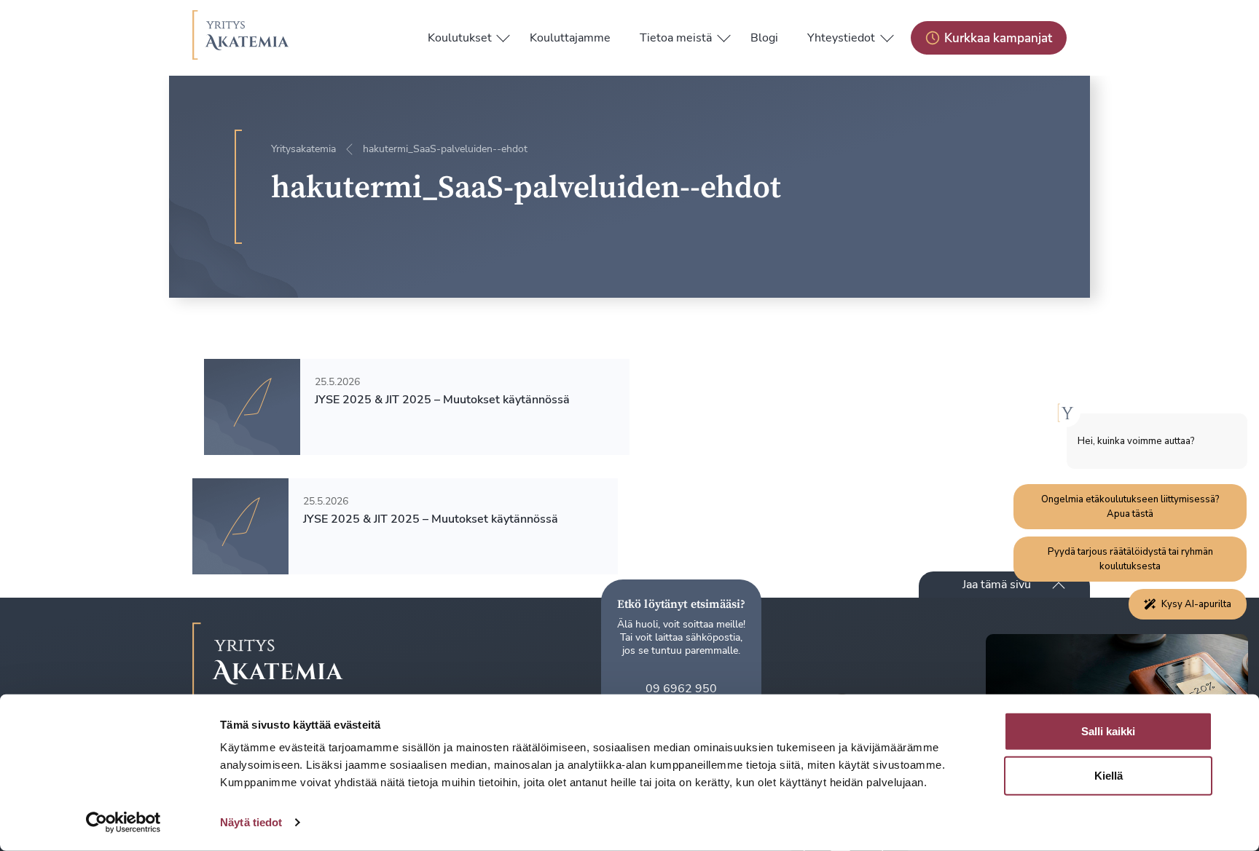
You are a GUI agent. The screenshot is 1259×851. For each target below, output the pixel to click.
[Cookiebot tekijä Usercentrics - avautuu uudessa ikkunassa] (123, 823)
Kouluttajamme (570, 38)
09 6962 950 (681, 689)
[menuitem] (459, 38)
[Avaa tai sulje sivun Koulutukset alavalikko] (503, 35)
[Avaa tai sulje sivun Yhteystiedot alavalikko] (887, 35)
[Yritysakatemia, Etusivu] (240, 38)
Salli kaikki (1108, 731)
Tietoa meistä (676, 38)
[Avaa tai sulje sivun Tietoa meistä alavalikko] (723, 35)
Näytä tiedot (251, 822)
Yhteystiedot (841, 38)
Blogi (764, 38)
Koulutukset (460, 38)
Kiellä (1108, 775)
